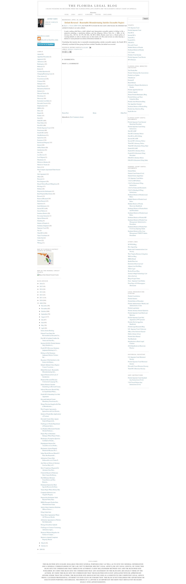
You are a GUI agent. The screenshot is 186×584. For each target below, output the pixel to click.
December (44, 306)
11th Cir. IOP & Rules (134, 181)
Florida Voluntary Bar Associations (138, 73)
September (44, 314)
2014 (41, 289)
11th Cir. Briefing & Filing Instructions (135, 191)
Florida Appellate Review (135, 90)
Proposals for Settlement (44, 191)
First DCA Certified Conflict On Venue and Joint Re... (50, 339)
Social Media (41, 211)
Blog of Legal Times (134, 278)
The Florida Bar (132, 70)
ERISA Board (132, 259)
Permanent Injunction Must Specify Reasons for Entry (49, 486)
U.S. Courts (131, 52)
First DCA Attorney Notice (135, 133)
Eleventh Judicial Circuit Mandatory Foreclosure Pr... (49, 400)
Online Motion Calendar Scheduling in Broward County (51, 386)
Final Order (40, 123)
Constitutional (41, 79)
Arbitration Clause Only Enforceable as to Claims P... (50, 459)
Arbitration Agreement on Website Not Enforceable (51, 521)
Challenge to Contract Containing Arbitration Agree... (51, 529)
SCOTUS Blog (132, 244)
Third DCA (40, 233)
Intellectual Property (43, 142)
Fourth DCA (40, 133)
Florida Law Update (134, 75)
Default (39, 91)
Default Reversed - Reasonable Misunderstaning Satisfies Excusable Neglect (94, 22)
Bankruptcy (40, 64)
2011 (41, 298)
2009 (41, 303)
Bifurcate (40, 66)
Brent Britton (132, 83)
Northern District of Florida (136, 50)
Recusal (39, 196)
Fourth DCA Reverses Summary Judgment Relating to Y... (50, 349)
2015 (41, 286)
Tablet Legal (131, 269)
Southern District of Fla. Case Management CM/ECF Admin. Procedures (137, 233)
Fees (38, 118)
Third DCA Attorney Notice (136, 143)
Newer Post (65, 113)
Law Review (41, 155)
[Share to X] (68, 52)
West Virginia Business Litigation (138, 254)
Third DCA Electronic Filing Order (138, 146)
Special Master (41, 218)
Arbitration (40, 62)
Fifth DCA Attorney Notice (136, 158)
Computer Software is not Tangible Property (48, 493)
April (43, 328)
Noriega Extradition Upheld (49, 525)
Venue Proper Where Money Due (50, 490)
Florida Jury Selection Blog (136, 109)
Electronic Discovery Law (135, 264)
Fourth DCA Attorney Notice (136, 151)
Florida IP (131, 80)
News (38, 167)
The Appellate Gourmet (135, 104)
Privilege (40, 186)
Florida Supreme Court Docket (137, 57)
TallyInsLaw (131, 78)
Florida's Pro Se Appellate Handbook (135, 323)
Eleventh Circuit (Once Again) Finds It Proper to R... (50, 420)
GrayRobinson (41, 135)
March (43, 543)
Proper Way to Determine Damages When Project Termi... (50, 435)
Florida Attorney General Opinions (138, 310)
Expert (39, 113)
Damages (40, 84)
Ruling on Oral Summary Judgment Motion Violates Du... (49, 355)
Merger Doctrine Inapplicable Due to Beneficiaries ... (51, 405)
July (42, 320)
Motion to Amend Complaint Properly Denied (49, 538)
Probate (39, 189)
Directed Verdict (42, 93)
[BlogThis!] (65, 52)
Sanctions (40, 203)
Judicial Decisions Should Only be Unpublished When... (50, 390)
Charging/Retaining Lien (44, 74)
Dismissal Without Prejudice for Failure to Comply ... (50, 533)
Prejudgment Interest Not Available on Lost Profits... (49, 444)
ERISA (39, 108)
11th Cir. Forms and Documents (137, 188)
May (42, 325)
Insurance (40, 140)
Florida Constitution (134, 296)
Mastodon (93, 12)
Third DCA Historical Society (136, 369)
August (43, 317)
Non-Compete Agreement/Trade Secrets (48, 170)
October (43, 311)
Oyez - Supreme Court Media (136, 281)
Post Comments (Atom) (77, 117)
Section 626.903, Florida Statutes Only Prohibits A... (50, 344)
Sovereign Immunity (43, 216)
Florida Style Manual (134, 336)
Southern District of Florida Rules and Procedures (138, 209)
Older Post (124, 113)
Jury (38, 152)
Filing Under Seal (46, 512)
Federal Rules (132, 171)
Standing (40, 221)
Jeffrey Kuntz (52, 19)
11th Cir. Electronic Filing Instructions (135, 184)
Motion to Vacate (42, 165)
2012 (41, 295)
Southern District (42, 213)
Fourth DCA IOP (133, 148)
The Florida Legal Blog (93, 5)
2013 (41, 292)
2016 (41, 284)
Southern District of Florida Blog (137, 106)
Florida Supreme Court (44, 128)
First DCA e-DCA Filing (135, 136)
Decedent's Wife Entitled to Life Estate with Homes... (50, 361)
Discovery (40, 98)
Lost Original (41, 157)
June (42, 322)
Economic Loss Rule (43, 101)
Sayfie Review (132, 111)
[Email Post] (89, 47)
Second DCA (41, 208)
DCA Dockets (132, 60)
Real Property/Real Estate (44, 194)
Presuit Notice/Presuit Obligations (47, 184)
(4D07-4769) (72, 26)
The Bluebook (132, 339)
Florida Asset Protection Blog (136, 101)
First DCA (40, 125)
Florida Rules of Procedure (135, 301)
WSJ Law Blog (132, 256)
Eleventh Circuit (42, 103)
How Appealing (132, 247)
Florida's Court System (134, 55)
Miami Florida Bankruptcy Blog (137, 94)
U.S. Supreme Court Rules (135, 178)
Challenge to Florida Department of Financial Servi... (50, 425)
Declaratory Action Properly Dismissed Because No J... (49, 449)
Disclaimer (40, 96)
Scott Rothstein (41, 206)
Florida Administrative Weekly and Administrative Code (138, 305)
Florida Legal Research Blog (136, 327)
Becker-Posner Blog (134, 271)
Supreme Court (41, 228)
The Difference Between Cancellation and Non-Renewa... (48, 480)
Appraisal (40, 59)
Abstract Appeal (132, 92)
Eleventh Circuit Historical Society (138, 366)
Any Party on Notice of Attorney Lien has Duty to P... (50, 464)
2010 (41, 300)
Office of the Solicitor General (136, 331)
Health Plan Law (133, 261)
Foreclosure (40, 130)
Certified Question (42, 71)
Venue (39, 240)
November (44, 308)
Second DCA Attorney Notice (136, 141)
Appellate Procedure (43, 57)
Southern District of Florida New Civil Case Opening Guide (137, 228)
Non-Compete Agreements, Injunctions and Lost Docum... (50, 410)
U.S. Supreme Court (133, 28)
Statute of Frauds (42, 223)
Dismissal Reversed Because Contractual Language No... (49, 381)
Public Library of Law (134, 334)
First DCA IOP (132, 131)
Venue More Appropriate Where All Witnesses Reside (50, 516)
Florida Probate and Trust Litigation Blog (135, 98)
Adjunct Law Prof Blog (134, 266)
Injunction (40, 138)
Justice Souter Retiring (47, 331)
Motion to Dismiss (42, 162)
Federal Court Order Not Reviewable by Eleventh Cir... (50, 334)
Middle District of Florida (135, 47)
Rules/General (41, 201)
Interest (39, 145)
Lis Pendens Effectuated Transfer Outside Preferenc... (50, 430)
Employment (41, 106)
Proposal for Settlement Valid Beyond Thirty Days (49, 498)
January (43, 546)
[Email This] (63, 52)
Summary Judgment (43, 226)
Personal (39, 179)
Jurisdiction (40, 150)
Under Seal (40, 238)
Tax (38, 230)
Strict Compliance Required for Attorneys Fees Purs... (50, 469)
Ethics (39, 111)
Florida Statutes (132, 298)
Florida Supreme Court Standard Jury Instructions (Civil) (137, 379)
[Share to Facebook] (70, 52)
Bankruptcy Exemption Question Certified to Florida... (50, 440)
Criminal (40, 81)
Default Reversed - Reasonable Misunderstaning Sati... (50, 371)
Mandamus (40, 160)
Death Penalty (41, 86)
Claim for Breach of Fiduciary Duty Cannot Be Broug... (49, 474)
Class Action (41, 76)
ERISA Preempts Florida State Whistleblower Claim (49, 503)
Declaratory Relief (42, 89)
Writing (39, 243)
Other (39, 177)
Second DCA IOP (133, 138)
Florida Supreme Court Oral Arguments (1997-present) (136, 319)
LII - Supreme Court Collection (137, 329)
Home (94, 113)
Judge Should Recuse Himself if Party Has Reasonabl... (50, 454)
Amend (39, 54)
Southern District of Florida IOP (137, 217)
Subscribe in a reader (43, 36)
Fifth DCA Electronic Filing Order (138, 160)
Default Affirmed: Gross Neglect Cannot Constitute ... (50, 366)
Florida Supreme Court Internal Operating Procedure (137, 123)
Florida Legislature (133, 308)
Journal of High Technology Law (137, 273)
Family (39, 115)
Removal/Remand (42, 199)
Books (39, 69)
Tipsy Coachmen (42, 235)
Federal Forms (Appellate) (135, 176)
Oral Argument (41, 174)
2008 (41, 549)
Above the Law (132, 276)
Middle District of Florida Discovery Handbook (135, 205)
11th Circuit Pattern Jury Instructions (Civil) (135, 383)
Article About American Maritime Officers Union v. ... (50, 508)
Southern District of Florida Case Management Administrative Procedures (137, 222)
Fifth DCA (40, 120)
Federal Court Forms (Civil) (136, 173)
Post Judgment (41, 181)
